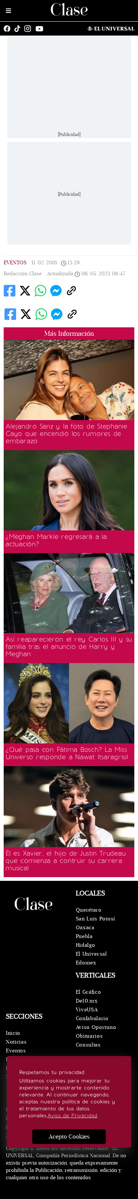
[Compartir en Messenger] (56, 290)
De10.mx (87, 1001)
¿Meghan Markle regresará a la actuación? (56, 540)
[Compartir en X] (25, 290)
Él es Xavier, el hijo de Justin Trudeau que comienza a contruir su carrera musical (65, 860)
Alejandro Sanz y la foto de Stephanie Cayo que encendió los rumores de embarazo (66, 433)
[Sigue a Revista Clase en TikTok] (19, 28)
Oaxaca (85, 927)
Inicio (13, 1033)
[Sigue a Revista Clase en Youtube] (41, 28)
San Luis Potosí (96, 919)
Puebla (84, 936)
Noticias (16, 1042)
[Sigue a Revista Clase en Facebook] (9, 28)
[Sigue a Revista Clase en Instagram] (29, 28)
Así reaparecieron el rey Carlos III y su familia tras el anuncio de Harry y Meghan (69, 646)
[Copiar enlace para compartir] (71, 290)
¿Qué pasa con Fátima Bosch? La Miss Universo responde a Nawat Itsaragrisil (67, 753)
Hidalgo (85, 945)
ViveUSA (87, 1010)
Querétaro (89, 910)
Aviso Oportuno (96, 1027)
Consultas (88, 1045)
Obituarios (89, 1036)
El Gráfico (88, 992)
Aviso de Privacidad (72, 1115)
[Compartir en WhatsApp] (40, 290)
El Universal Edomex (91, 958)
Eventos (15, 263)
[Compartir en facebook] (9, 290)
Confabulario (92, 1018)
